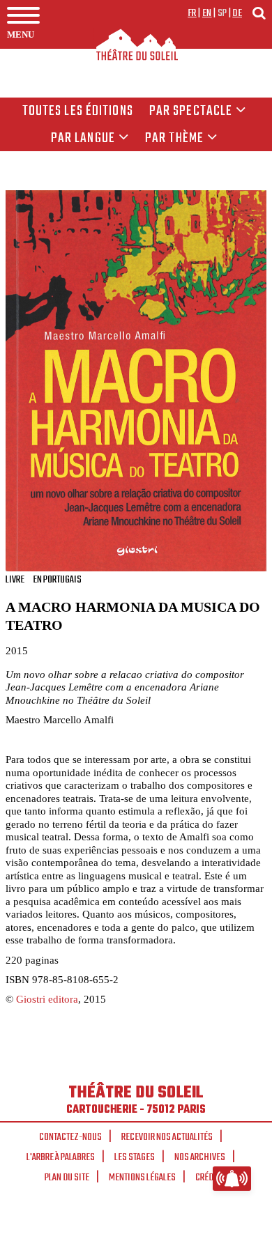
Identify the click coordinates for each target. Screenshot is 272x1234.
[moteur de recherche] (258, 13)
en (207, 13)
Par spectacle (191, 111)
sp (222, 13)
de (237, 13)
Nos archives (199, 1157)
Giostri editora (47, 999)
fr (192, 13)
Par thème (174, 139)
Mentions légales (142, 1177)
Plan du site (67, 1177)
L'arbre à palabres (61, 1157)
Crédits (210, 1177)
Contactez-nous (70, 1137)
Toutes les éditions (77, 111)
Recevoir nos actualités (167, 1137)
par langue (83, 139)
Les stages (134, 1157)
